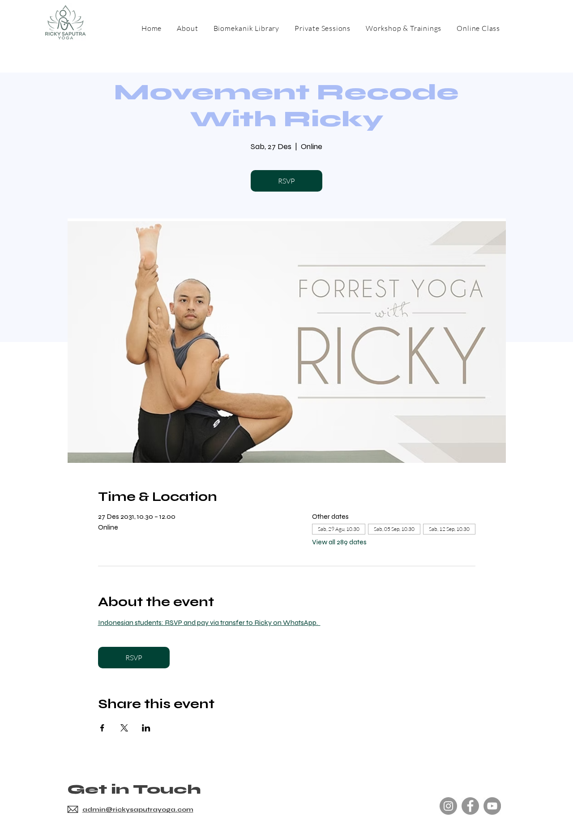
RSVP (286, 180)
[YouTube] (492, 806)
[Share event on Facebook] (102, 727)
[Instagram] (448, 806)
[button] (403, 28)
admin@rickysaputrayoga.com (137, 809)
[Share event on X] (124, 727)
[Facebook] (470, 806)
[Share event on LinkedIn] (146, 727)
